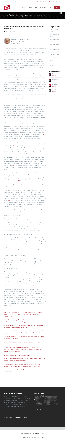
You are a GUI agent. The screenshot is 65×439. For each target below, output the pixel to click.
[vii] (9, 200)
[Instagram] (38, 409)
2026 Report (55, 73)
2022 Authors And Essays (54, 50)
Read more (54, 75)
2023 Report (55, 89)
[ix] (4, 251)
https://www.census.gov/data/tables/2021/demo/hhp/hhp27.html (24, 333)
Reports (30, 7)
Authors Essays (16, 15)
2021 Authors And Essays (54, 55)
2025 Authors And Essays (54, 35)
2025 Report (55, 79)
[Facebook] (35, 409)
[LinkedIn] (40, 409)
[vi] (19, 180)
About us (36, 437)
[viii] (31, 211)
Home (23, 7)
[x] (43, 264)
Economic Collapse (19, 31)
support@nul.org (43, 1)
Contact (50, 7)
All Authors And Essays (54, 64)
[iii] (14, 146)
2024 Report (55, 84)
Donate (56, 7)
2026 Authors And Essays (54, 30)
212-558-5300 (56, 1)
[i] (37, 75)
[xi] (33, 285)
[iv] (31, 154)
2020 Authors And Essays (54, 59)
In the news (43, 7)
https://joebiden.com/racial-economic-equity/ (18, 355)
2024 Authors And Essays (54, 40)
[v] (13, 165)
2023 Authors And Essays (54, 45)
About (36, 7)
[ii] (43, 134)
